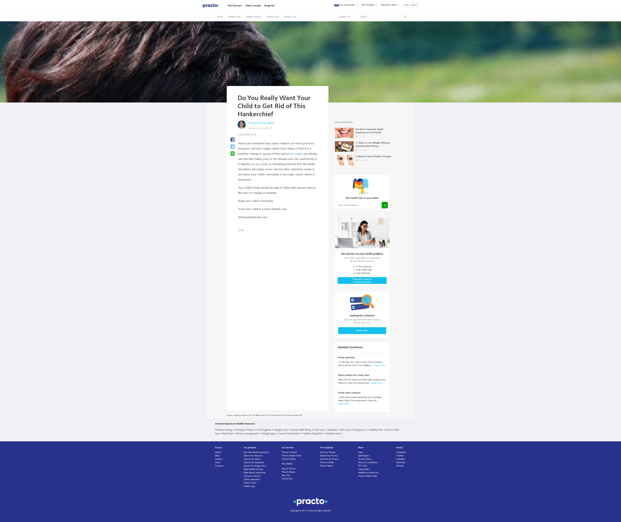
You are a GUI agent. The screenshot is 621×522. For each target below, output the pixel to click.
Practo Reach (288, 472)
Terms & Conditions (368, 462)
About (218, 452)
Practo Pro (287, 478)
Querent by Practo (329, 459)
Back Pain (227, 433)
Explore (343, 16)
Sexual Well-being (301, 429)
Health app (249, 486)
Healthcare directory (368, 472)
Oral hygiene (264, 429)
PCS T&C (362, 465)
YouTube (400, 462)
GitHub (399, 465)
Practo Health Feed (291, 455)
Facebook (401, 452)
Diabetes (332, 429)
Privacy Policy (365, 459)
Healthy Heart (334, 433)
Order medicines (252, 479)
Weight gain (269, 433)
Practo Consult (289, 452)
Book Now (362, 330)
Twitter (400, 455)
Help (360, 452)
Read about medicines (255, 472)
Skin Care (345, 429)
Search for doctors (253, 455)
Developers (363, 455)
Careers (219, 459)
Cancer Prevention (289, 433)
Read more (379, 365)
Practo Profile (288, 459)
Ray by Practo (289, 468)
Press (217, 462)
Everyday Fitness (244, 429)
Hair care (319, 429)
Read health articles (253, 469)
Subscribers (364, 469)
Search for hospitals (254, 462)
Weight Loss (281, 429)
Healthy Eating (223, 429)
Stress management (247, 433)
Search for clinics (252, 459)
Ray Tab (286, 475)
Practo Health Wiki (367, 476)
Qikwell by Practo (329, 455)
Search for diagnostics (255, 465)
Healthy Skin (376, 429)
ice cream (296, 154)
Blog (217, 455)
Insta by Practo (327, 452)
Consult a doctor (252, 476)
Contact (219, 465)
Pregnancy (360, 429)
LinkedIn (400, 459)
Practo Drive (250, 482)
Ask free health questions (256, 452)
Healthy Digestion (312, 433)
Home (220, 16)
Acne (389, 429)
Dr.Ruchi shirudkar (261, 123)
